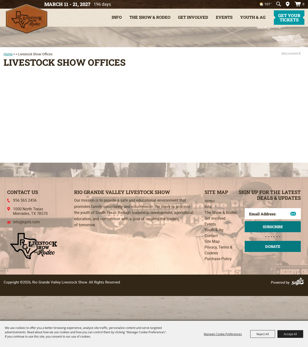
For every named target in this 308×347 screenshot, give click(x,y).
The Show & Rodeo (149, 17)
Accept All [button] (290, 334)
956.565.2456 (25, 200)
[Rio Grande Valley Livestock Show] (33, 245)
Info (117, 17)
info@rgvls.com (26, 222)
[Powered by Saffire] (298, 282)
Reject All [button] (263, 334)
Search (278, 4)
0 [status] (303, 4)
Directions (286, 4)
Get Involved (193, 17)
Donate (272, 246)
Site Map (212, 241)
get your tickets (289, 18)
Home (8, 54)
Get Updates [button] (273, 226)
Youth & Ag (252, 17)
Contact (211, 235)
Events (224, 17)
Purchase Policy (218, 258)
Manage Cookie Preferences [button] (223, 334)
